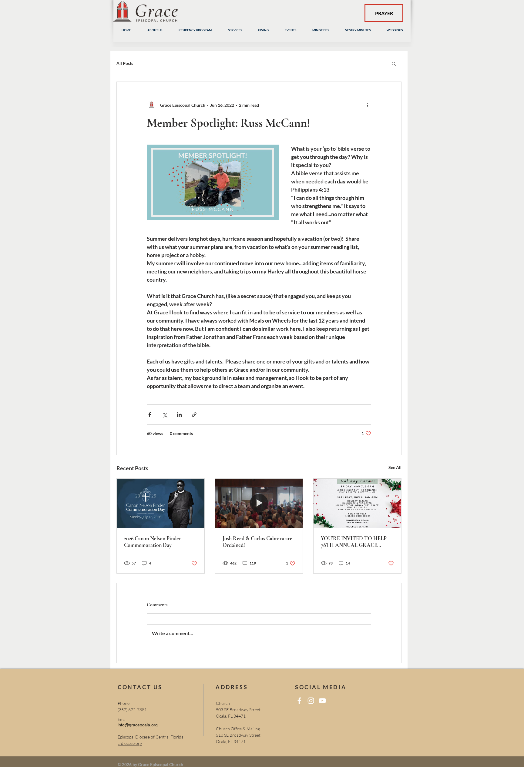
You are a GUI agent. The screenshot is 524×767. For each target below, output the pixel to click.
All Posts (124, 63)
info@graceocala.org (138, 724)
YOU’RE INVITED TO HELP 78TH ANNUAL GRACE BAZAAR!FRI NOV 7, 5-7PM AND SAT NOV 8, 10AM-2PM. (355, 541)
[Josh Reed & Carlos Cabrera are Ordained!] (259, 503)
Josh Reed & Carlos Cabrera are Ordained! (257, 541)
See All (394, 467)
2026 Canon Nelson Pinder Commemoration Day (152, 541)
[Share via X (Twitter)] (164, 414)
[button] (394, 63)
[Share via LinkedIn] (179, 414)
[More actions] (367, 105)
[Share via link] (194, 414)
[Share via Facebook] (150, 414)
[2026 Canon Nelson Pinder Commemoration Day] (160, 503)
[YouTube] (322, 700)
